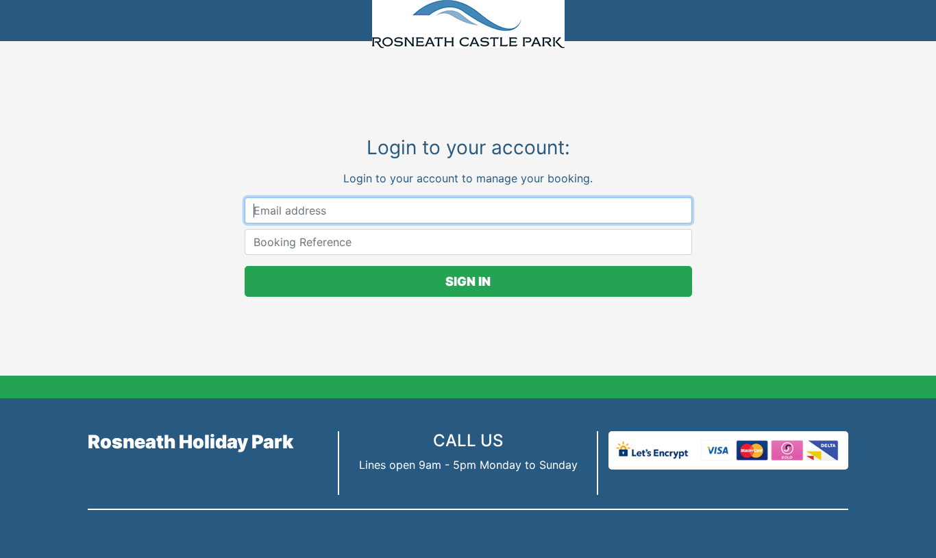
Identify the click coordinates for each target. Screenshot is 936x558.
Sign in (468, 281)
